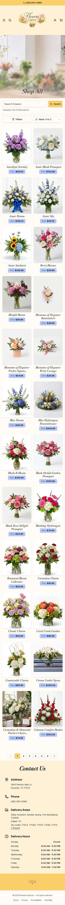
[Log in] (55, 20)
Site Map (48, 900)
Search (57, 104)
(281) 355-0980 (34, 2)
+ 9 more (15, 828)
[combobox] (48, 119)
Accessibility (36, 900)
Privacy (24, 900)
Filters (19, 119)
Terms (15, 900)
